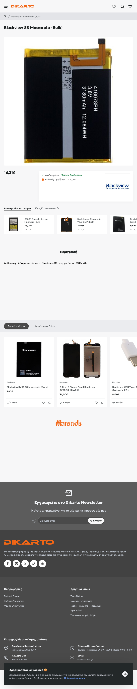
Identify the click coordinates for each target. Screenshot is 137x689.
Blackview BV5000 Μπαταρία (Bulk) (27, 387)
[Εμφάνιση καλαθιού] (130, 6)
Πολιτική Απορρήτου (75, 678)
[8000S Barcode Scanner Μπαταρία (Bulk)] (14, 224)
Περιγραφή (68, 252)
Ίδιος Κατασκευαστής (47, 208)
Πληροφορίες (13, 589)
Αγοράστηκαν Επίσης (45, 326)
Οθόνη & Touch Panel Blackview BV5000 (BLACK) (77, 389)
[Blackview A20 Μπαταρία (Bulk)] (119, 224)
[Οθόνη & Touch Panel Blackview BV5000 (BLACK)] (82, 359)
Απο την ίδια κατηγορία (17, 208)
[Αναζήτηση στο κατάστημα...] (122, 6)
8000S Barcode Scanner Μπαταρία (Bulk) (36, 220)
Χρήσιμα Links (80, 589)
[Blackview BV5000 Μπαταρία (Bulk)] (29, 359)
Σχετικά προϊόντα (16, 326)
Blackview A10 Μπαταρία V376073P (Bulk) (89, 220)
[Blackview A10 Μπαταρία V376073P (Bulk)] (66, 224)
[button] (26, 229)
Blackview (11, 382)
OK (125, 674)
